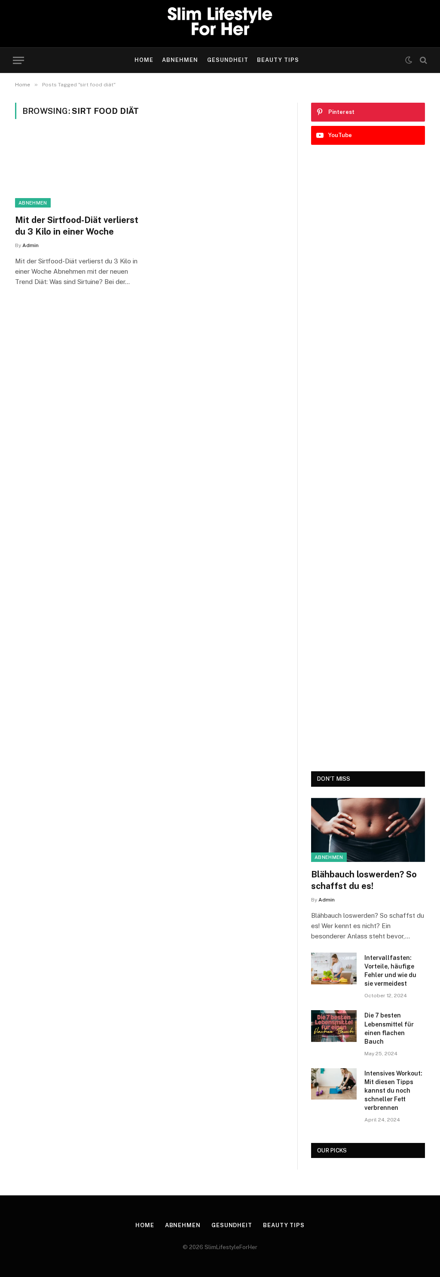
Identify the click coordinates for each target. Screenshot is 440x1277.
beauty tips (278, 60)
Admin (30, 245)
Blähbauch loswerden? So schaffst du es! (364, 880)
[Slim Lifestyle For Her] (220, 23)
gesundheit (227, 60)
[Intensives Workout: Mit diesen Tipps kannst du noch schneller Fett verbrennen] (334, 1084)
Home (143, 60)
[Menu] (18, 60)
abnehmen (180, 60)
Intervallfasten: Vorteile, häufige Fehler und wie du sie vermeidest (390, 970)
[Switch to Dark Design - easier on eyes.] (408, 60)
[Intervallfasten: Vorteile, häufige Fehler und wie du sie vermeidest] (334, 968)
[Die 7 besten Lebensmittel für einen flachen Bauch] (334, 1026)
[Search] (422, 60)
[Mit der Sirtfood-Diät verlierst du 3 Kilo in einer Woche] (78, 171)
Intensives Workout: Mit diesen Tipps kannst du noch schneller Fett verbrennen (393, 1090)
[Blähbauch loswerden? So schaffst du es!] (368, 830)
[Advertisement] (368, 458)
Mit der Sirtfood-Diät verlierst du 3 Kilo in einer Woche (76, 226)
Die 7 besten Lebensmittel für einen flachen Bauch (389, 1028)
